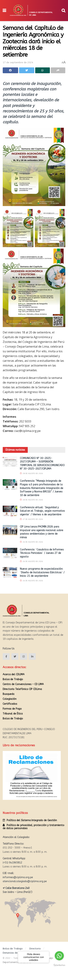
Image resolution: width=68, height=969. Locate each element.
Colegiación (10, 698)
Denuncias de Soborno (15, 952)
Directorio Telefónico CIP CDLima (22, 689)
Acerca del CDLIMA (13, 674)
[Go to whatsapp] (59, 955)
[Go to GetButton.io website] (59, 965)
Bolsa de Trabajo (13, 679)
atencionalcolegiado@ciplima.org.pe (25, 881)
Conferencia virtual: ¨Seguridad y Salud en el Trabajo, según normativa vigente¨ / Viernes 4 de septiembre (42, 511)
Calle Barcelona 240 (17, 888)
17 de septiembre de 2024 (18, 62)
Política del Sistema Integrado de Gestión (32, 820)
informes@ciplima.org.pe (18, 877)
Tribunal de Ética (13, 713)
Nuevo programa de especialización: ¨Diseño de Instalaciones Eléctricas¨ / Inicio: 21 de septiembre (42, 572)
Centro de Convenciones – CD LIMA (23, 684)
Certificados (10, 703)
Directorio (35, 948)
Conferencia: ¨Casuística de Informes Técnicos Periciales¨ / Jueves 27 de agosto (42, 553)
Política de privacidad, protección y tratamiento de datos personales (33, 827)
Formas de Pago (12, 708)
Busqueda (8, 694)
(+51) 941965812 (12, 862)
